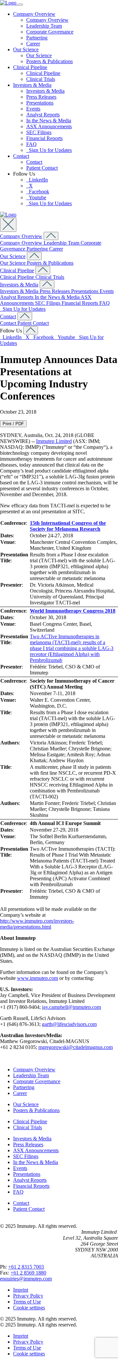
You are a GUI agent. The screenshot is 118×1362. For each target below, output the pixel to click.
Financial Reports (44, 138)
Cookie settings (29, 1307)
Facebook (37, 191)
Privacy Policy (28, 1296)
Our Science (26, 49)
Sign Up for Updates (49, 150)
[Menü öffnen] (20, 5)
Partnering (37, 37)
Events (33, 108)
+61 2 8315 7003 (26, 1267)
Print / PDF (13, 423)
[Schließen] (8, 225)
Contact (21, 156)
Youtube (36, 197)
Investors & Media (32, 85)
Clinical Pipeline (30, 67)
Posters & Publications (49, 61)
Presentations (39, 103)
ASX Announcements (49, 126)
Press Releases (41, 97)
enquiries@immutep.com (26, 1278)
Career (33, 43)
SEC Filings (38, 132)
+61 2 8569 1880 (28, 1273)
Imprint (20, 1290)
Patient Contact (42, 168)
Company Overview (34, 14)
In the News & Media (48, 120)
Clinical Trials (40, 79)
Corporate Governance (49, 32)
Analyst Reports (43, 114)
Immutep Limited (54, 441)
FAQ (31, 144)
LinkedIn (37, 179)
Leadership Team (44, 26)
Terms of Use (27, 1301)
